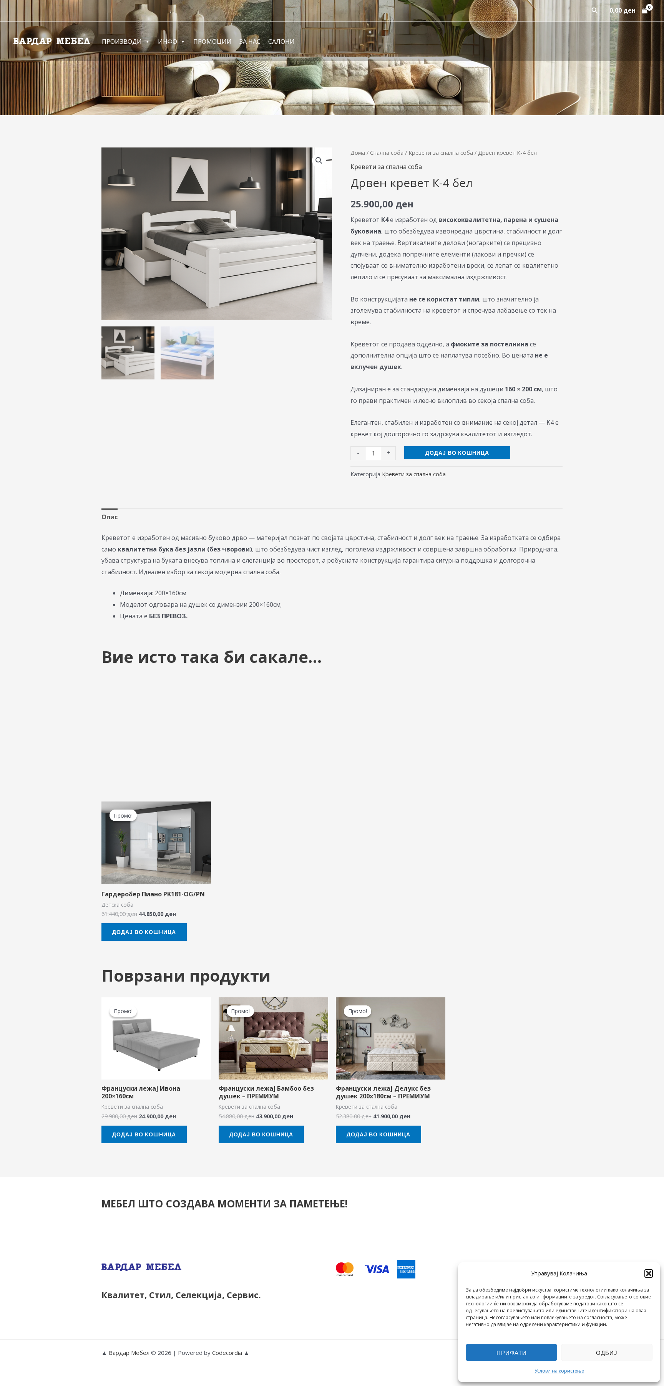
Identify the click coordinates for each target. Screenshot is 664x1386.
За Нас (250, 41)
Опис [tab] (109, 517)
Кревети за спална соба (440, 152)
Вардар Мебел (129, 1352)
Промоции (212, 41)
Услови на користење (559, 1371)
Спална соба (386, 152)
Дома (357, 152)
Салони (281, 41)
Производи (122, 41)
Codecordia (228, 1352)
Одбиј (607, 1352)
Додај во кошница (457, 452)
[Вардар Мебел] (51, 40)
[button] (648, 1273)
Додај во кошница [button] (144, 932)
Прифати (511, 1352)
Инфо (167, 41)
